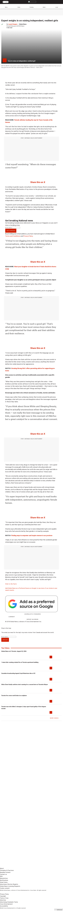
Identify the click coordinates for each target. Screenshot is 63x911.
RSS (1, 876)
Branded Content (5, 872)
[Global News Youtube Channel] (12, 840)
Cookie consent (5, 888)
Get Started (11, 230)
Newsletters (4, 878)
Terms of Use (4, 898)
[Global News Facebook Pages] (12, 827)
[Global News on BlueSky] (37, 866)
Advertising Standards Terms (9, 902)
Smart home (3, 882)
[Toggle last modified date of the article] (25, 26)
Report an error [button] (32, 619)
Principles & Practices (7, 870)
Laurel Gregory (12, 24)
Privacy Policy (28, 236)
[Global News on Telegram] (12, 866)
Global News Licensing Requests (10, 886)
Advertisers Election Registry (9, 884)
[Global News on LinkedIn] (12, 853)
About (2, 868)
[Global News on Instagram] (37, 840)
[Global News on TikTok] (37, 853)
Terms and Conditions (12, 236)
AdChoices (59, 909)
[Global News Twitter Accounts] (37, 827)
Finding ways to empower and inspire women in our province (32, 535)
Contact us (3, 874)
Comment (12, 616)
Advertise (3, 900)
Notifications (4, 880)
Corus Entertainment (6, 904)
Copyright (3, 896)
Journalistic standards (32, 614)
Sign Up (5, 639)
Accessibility (4, 906)
